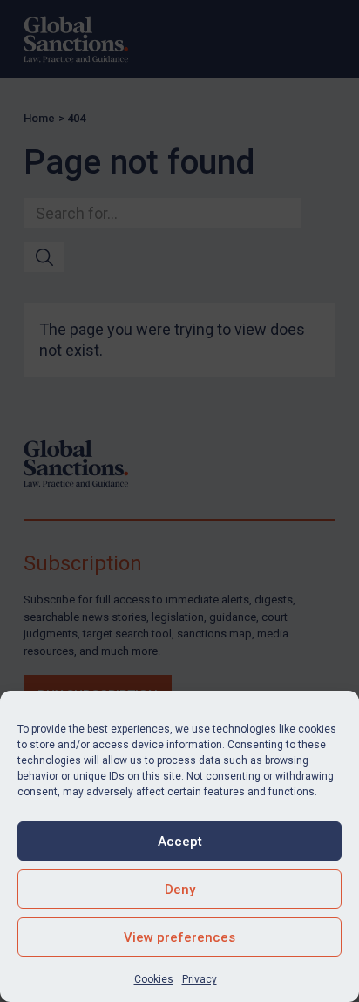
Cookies (153, 979)
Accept (180, 841)
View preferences (179, 937)
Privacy (199, 979)
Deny (180, 889)
